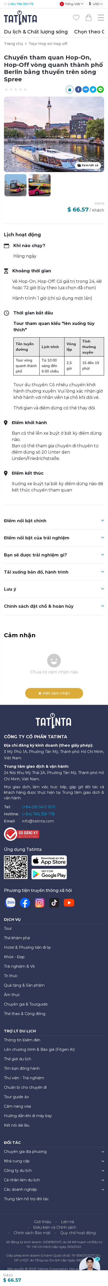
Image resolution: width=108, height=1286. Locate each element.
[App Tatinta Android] (49, 875)
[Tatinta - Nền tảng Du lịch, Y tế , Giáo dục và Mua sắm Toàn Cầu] (21, 17)
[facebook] (78, 89)
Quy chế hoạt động (78, 1232)
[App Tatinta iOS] (49, 861)
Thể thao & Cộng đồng (24, 1013)
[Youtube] (69, 902)
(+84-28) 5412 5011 (38, 807)
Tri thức (11, 975)
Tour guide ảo (16, 1096)
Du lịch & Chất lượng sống (36, 32)
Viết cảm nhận (56, 693)
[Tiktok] (54, 902)
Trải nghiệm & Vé (19, 966)
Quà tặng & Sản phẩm (24, 985)
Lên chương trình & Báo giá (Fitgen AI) (39, 1049)
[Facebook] (25, 902)
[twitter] (93, 89)
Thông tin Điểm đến (22, 1040)
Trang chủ (13, 43)
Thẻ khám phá (17, 938)
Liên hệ (67, 1221)
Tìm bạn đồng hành (22, 1068)
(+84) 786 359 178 (20, 4)
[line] (100, 89)
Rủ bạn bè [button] (70, 89)
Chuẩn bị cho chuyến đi (25, 1087)
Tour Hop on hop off (48, 43)
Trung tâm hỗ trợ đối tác (26, 1199)
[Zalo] (10, 902)
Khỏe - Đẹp (14, 957)
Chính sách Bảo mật (32, 1232)
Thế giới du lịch (17, 1059)
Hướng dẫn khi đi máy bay (28, 1115)
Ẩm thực (12, 994)
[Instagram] (39, 902)
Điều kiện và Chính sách (54, 1227)
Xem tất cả (90, 165)
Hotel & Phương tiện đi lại (27, 947)
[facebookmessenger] (85, 89)
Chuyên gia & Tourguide (26, 1004)
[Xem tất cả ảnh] (40, 185)
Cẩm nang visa (17, 1106)
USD (94, 3)
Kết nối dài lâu (16, 1125)
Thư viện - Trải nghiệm (24, 1078)
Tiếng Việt (72, 4)
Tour (8, 928)
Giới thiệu (42, 1221)
